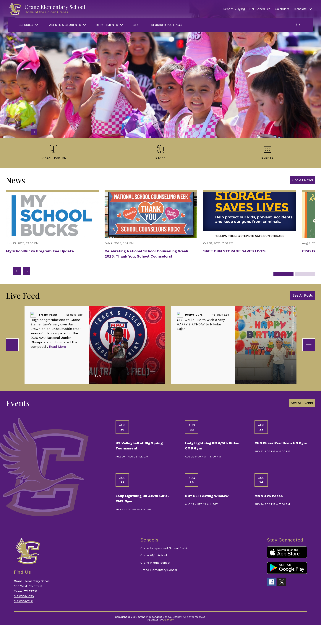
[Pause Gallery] (34, 132)
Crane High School (153, 555)
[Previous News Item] (17, 271)
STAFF (137, 25)
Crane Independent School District (165, 548)
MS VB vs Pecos (268, 496)
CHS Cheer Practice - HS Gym (280, 443)
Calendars (282, 9)
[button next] (152, 371)
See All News (302, 180)
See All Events (302, 403)
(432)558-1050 (24, 596)
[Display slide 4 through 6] (305, 274)
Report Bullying (234, 9)
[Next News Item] (26, 271)
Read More (57, 346)
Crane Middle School (155, 562)
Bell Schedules (259, 9)
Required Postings (166, 25)
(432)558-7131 (23, 601)
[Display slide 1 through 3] (283, 274)
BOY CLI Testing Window (206, 496)
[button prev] (12, 344)
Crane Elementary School (158, 570)
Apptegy (168, 619)
